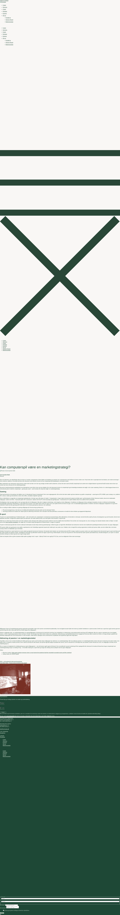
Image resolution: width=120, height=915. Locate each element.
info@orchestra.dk (4, 729)
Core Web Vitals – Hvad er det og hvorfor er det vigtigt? (13, 663)
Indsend (2, 913)
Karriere (5, 346)
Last (2, 903)
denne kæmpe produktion (12, 522)
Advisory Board (6, 348)
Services (5, 342)
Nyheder (5, 344)
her (94, 520)
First (2, 900)
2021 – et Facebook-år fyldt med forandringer (11, 661)
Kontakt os (2, 733)
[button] (60, 243)
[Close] (0, 914)
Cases (4, 340)
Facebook (2, 737)
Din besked (3, 908)
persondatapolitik (10, 715)
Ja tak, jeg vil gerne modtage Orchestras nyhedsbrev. (16, 910)
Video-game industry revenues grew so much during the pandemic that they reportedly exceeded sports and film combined (41, 652)
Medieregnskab (6, 350)
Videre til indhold (4, 0)
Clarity (4, 343)
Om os (4, 347)
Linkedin (2, 735)
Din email (2, 905)
